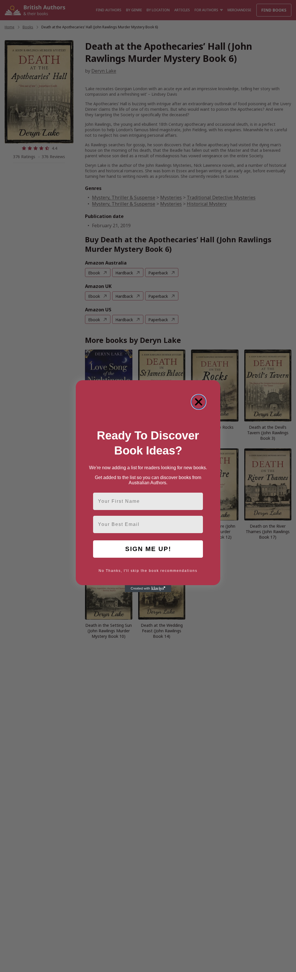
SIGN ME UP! (148, 548)
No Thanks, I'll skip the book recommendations (148, 571)
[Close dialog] (198, 402)
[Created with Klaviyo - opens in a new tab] (148, 588)
